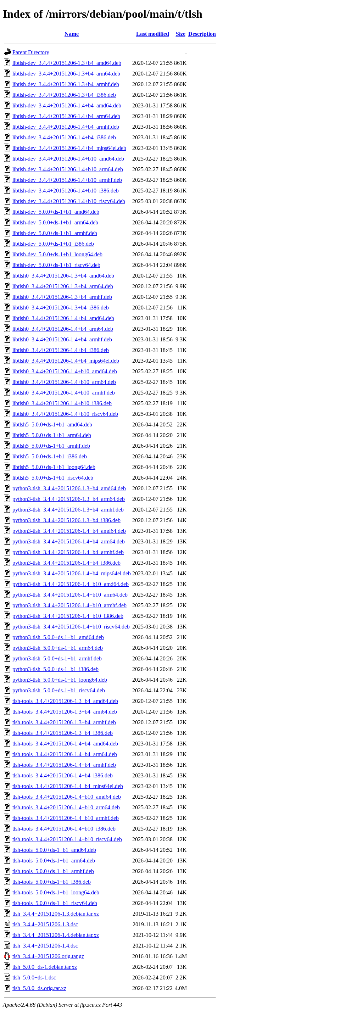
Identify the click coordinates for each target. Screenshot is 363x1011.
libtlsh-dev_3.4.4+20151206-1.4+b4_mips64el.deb (69, 148)
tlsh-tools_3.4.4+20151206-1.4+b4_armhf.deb (64, 765)
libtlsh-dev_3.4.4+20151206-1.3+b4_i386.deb (64, 95)
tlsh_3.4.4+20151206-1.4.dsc (45, 946)
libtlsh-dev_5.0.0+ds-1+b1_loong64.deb (57, 254)
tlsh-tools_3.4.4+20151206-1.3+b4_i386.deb (62, 733)
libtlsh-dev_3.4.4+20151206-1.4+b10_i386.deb (65, 191)
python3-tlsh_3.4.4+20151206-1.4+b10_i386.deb (67, 616)
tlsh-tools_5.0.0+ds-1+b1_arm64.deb (53, 861)
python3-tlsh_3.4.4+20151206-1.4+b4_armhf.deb (68, 552)
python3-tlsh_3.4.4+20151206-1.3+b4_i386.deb (66, 520)
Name (72, 34)
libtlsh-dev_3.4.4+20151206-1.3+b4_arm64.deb (66, 74)
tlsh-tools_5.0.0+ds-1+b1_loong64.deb (55, 892)
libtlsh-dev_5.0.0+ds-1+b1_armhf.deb (54, 233)
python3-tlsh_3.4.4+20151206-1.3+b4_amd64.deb (69, 488)
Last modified (152, 34)
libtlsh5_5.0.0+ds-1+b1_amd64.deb (52, 424)
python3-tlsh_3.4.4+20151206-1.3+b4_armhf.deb (68, 510)
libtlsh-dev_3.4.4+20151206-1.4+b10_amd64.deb (68, 159)
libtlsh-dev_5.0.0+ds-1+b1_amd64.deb (55, 212)
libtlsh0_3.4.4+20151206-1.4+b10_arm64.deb (64, 382)
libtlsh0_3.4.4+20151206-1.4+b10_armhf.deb (63, 393)
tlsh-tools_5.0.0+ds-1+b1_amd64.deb (54, 850)
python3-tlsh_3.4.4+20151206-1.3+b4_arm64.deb (68, 499)
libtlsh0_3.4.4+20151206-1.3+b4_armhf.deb (62, 297)
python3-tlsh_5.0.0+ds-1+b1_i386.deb (55, 669)
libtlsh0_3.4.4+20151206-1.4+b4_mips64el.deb (65, 361)
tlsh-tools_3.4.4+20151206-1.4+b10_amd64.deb (66, 797)
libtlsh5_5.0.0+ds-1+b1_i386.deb (49, 456)
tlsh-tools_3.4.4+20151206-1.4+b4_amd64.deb (65, 744)
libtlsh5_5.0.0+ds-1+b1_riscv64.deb (52, 478)
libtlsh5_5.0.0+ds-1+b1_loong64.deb (53, 467)
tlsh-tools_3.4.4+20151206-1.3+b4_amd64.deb (65, 701)
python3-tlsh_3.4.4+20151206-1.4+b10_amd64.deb (70, 584)
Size (180, 34)
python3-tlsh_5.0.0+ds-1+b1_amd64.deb (58, 637)
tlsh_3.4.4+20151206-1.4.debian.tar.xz (55, 935)
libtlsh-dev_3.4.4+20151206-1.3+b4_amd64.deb (66, 63)
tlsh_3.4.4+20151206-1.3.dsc (45, 924)
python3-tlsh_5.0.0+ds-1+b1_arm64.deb (57, 648)
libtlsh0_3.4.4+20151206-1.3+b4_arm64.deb (62, 286)
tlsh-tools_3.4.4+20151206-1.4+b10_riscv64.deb (67, 839)
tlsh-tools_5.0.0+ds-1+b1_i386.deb (51, 882)
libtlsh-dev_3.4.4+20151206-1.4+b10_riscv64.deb (68, 201)
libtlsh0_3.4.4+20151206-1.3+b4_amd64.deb (63, 276)
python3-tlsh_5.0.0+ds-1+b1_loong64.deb (59, 680)
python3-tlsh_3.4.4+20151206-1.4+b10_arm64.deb (70, 595)
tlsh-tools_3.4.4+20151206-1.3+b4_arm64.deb (64, 712)
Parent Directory (30, 52)
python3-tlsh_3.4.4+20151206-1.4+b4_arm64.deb (68, 541)
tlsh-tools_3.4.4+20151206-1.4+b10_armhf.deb (65, 818)
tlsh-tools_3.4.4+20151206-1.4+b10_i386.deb (64, 829)
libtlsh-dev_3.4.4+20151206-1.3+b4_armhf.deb (65, 84)
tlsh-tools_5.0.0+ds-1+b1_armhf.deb (53, 871)
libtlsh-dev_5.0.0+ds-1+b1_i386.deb (53, 244)
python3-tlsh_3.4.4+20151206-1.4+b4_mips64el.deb (71, 573)
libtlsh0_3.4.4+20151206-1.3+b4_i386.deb (60, 308)
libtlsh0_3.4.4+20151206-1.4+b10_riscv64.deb (65, 414)
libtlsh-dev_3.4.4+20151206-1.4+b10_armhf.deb (67, 180)
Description (202, 34)
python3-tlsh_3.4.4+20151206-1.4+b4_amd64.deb (69, 531)
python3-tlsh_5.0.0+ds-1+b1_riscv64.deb (58, 690)
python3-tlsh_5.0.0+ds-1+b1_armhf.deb (57, 658)
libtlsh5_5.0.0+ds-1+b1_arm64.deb (51, 435)
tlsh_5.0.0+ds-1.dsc (34, 977)
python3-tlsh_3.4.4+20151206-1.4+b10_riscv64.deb (71, 627)
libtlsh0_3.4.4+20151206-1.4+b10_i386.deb (62, 403)
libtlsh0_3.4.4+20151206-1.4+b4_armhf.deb (62, 339)
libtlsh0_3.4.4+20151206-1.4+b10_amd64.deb (64, 371)
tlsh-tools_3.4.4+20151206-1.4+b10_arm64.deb (66, 807)
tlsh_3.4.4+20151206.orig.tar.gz (48, 956)
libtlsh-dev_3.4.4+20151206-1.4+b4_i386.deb (64, 137)
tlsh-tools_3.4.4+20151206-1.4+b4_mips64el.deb (67, 786)
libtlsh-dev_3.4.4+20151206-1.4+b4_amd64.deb (66, 105)
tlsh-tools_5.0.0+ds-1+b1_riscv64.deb (54, 903)
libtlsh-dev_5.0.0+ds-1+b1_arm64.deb (55, 222)
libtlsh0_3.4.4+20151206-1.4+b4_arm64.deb (62, 329)
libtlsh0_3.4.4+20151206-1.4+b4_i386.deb (60, 350)
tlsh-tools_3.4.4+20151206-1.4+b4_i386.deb (62, 775)
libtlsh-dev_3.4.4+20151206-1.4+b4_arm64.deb (66, 116)
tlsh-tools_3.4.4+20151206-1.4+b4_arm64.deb (64, 754)
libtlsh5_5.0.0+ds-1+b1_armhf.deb (51, 446)
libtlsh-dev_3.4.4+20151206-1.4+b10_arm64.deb (67, 169)
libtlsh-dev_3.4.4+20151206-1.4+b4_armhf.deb (65, 127)
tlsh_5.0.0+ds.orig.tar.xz (39, 988)
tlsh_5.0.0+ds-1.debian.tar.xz (44, 967)
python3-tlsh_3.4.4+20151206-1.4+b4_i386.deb (66, 563)
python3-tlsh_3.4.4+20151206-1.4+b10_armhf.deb (69, 605)
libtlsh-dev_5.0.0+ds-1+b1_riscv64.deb (56, 265)
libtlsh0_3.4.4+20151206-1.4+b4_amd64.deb (63, 318)
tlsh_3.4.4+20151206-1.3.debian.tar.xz (55, 914)
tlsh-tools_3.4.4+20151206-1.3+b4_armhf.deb (64, 722)
